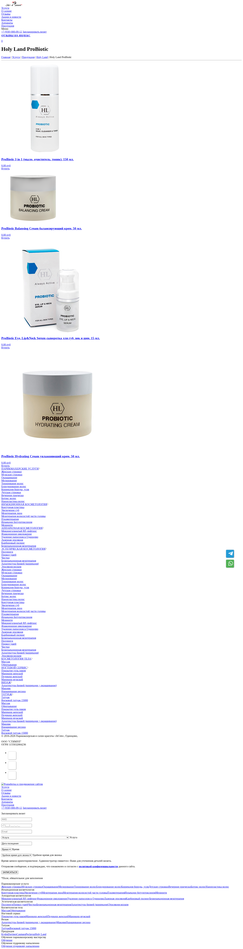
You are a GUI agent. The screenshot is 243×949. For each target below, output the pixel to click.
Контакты (6, 19)
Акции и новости (11, 17)
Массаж (5, 661)
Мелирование (9, 480)
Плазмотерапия (10, 519)
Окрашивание (9, 477)
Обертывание (9, 664)
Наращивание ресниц (13, 691)
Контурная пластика (12, 507)
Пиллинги (7, 551)
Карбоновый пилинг (13, 542)
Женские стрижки (11, 471)
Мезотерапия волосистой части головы (23, 516)
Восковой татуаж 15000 (14, 700)
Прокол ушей (8, 554)
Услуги (5, 8)
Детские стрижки (11, 492)
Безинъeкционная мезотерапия (18, 560)
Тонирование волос (12, 483)
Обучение (6, 940)
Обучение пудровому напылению (20, 946)
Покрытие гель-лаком (13, 670)
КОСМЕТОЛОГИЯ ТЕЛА (16, 658)
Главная (5, 57)
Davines (12, 934)
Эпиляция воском (11, 566)
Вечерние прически (12, 495)
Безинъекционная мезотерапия (18, 545)
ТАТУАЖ (6, 694)
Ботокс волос (8, 498)
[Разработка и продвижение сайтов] (22, 784)
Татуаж (5, 697)
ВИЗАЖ (6, 682)
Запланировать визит (35, 31)
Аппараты (7, 22)
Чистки (5, 557)
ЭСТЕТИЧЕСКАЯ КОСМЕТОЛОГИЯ (23, 548)
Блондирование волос (13, 486)
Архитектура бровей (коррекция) (20, 563)
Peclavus (30, 934)
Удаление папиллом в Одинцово (19, 537)
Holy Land (42, 57)
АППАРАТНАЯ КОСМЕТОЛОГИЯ (21, 528)
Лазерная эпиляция (12, 540)
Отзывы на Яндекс (15, 35)
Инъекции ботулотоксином (16, 522)
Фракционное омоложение (16, 534)
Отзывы (5, 14)
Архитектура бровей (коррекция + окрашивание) (29, 685)
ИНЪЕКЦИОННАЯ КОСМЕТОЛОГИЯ (24, 504)
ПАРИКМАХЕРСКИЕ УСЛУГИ (20, 468)
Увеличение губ (10, 510)
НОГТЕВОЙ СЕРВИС (14, 667)
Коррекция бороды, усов (15, 489)
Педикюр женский (11, 676)
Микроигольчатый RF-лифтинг (19, 531)
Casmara (21, 934)
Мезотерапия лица (11, 513)
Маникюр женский (12, 673)
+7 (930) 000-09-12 (11, 31)
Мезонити (7, 525)
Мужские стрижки (11, 474)
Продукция (7, 25)
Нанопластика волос (13, 501)
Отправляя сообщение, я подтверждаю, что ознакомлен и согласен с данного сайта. (68, 866)
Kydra (4, 934)
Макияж (6, 688)
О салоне (6, 11)
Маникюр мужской (12, 679)
